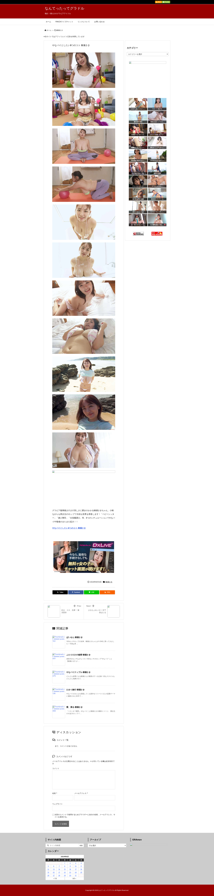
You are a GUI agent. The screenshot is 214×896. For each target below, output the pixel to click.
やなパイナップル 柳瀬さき (78, 672)
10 (76, 866)
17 (76, 869)
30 (70, 875)
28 (59, 875)
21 (59, 872)
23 (70, 872)
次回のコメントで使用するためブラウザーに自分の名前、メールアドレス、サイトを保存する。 (84, 815)
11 (81, 866)
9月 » (74, 878)
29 (65, 875)
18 (81, 869)
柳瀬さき (59, 30)
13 (54, 869)
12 (48, 869)
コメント (55, 768)
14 (59, 869)
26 (48, 875)
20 (54, 872)
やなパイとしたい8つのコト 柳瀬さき (69, 528)
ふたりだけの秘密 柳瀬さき (78, 654)
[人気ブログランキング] (138, 233)
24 (76, 872)
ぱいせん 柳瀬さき (74, 637)
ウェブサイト (57, 804)
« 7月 (55, 878)
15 (65, 869)
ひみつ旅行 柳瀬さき (75, 689)
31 (76, 875)
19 (48, 872)
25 (81, 872)
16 (70, 869)
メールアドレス (81, 793)
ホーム (49, 30)
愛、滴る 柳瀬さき (74, 707)
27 (54, 875)
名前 (54, 793)
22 (65, 872)
